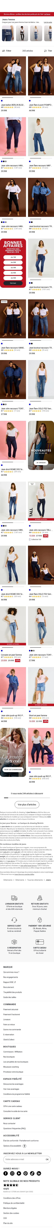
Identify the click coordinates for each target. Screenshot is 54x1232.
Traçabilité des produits (12, 992)
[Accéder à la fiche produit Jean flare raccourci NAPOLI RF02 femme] (41, 136)
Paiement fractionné (11, 1014)
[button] (24, 1146)
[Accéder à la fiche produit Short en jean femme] (41, 686)
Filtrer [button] (8, 51)
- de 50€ (13, 278)
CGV (5, 1218)
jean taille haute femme (28, 865)
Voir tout (13, 283)
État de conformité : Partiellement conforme (21, 1141)
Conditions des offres (11, 1198)
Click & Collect (8, 1040)
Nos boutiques (9, 1057)
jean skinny (11, 861)
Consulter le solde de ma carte (15, 1111)
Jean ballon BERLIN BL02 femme (15, 105)
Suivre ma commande (12, 1030)
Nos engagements (10, 977)
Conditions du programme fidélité (16, 1094)
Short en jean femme (38, 715)
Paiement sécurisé (10, 1009)
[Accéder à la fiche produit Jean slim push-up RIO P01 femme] (13, 686)
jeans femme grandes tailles (24, 874)
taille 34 (6, 852)
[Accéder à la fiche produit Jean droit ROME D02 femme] (13, 440)
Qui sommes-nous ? (11, 972)
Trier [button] (50, 51)
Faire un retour (9, 1025)
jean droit (26, 854)
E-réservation (8, 1035)
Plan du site (8, 1223)
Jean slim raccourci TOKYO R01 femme (18, 408)
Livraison (6, 1020)
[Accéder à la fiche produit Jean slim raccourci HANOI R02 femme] (13, 136)
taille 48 (17, 852)
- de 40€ (13, 273)
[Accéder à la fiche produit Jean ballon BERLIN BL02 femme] (13, 75)
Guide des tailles (9, 997)
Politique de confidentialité (13, 1203)
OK (47, 1159)
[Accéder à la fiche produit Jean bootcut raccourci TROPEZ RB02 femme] (41, 197)
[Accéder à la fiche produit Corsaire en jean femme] (13, 625)
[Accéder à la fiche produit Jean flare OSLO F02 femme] (41, 379)
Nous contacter (9, 1123)
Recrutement (8, 987)
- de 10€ (13, 257)
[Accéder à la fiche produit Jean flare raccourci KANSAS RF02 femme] (13, 318)
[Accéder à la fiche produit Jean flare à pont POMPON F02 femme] (41, 75)
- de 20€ (13, 262)
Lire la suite (48, 22)
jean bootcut (41, 863)
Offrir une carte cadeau (12, 1106)
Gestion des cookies (11, 1213)
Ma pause (11, 1067)
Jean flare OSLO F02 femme (41, 408)
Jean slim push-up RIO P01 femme (16, 715)
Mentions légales (10, 1208)
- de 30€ (13, 268)
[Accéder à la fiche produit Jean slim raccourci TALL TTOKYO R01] (41, 501)
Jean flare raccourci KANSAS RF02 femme (19, 348)
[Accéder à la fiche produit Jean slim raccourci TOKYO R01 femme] (13, 379)
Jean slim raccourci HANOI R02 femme (18, 165)
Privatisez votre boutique (13, 1072)
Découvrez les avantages (13, 1084)
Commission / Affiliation (12, 1052)
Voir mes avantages (11, 1089)
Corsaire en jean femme (11, 655)
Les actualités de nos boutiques (15, 1062)
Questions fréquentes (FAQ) (14, 1129)
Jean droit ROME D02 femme (14, 469)
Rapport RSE (8, 982)
